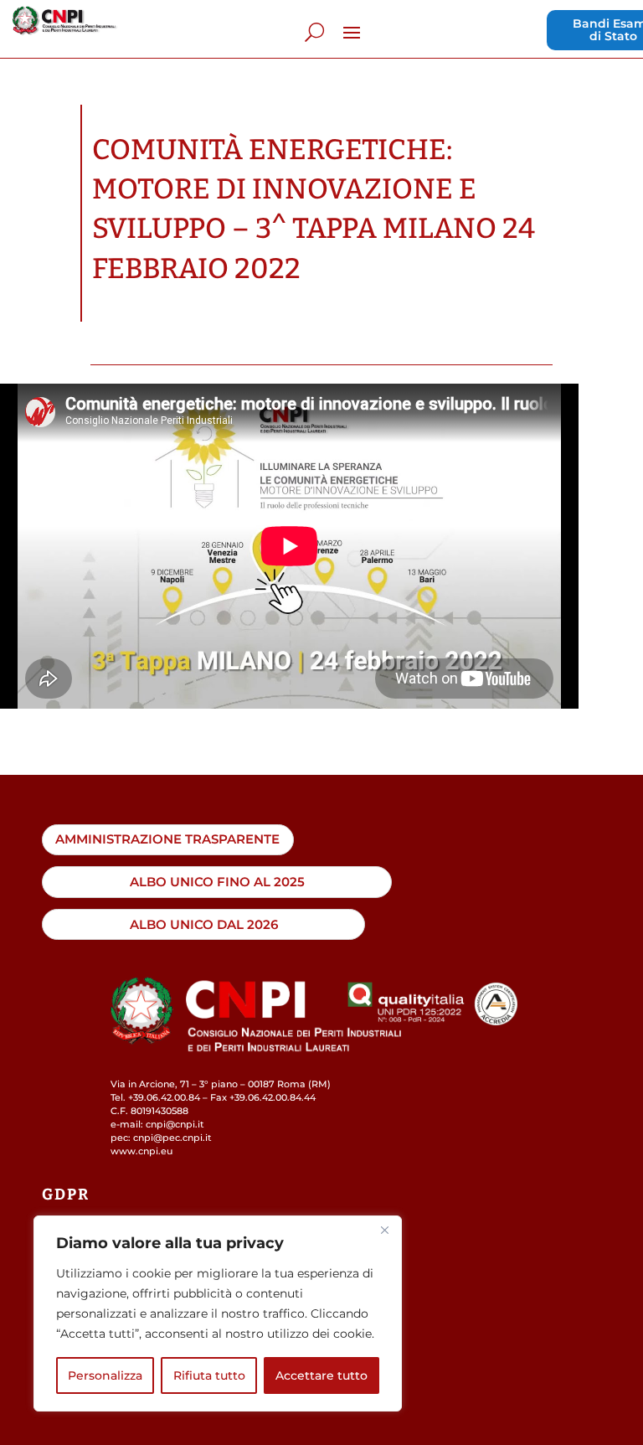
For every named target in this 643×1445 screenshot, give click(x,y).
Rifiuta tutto (209, 1375)
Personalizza (105, 1375)
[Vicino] (384, 1230)
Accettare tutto (321, 1375)
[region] (217, 1313)
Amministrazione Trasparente (167, 839)
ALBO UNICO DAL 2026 (204, 924)
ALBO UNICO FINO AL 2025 (217, 882)
